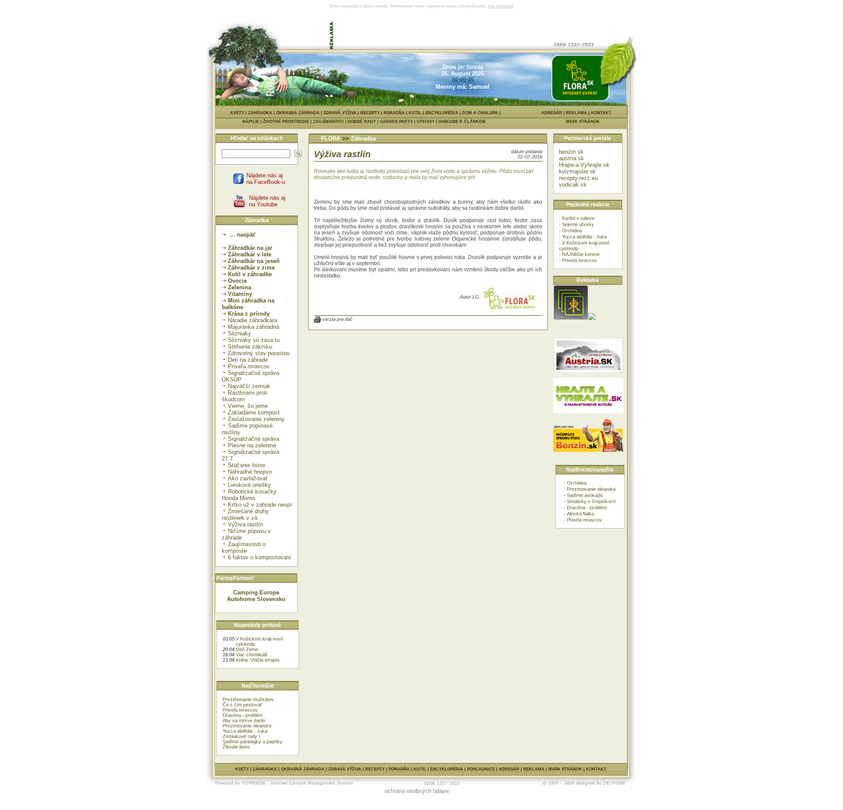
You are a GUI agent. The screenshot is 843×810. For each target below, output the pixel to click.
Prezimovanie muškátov (248, 699)
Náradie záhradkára (252, 320)
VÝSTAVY (428, 121)
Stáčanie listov (247, 465)
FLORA (330, 138)
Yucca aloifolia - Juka (245, 731)
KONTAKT (601, 113)
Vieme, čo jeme (248, 406)
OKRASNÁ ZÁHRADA (298, 113)
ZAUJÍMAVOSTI (330, 121)
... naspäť (242, 234)
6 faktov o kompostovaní (259, 557)
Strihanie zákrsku (250, 346)
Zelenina (239, 287)
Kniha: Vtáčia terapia (257, 659)
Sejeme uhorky (578, 224)
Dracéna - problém (243, 715)
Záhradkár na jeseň (254, 261)
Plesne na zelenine (252, 445)
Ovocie (237, 280)
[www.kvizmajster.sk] (570, 318)
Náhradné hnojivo (250, 471)
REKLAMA (576, 113)
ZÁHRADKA (260, 113)
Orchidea (572, 230)
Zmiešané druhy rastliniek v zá (245, 514)
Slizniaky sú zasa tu (254, 340)
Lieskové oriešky (249, 485)
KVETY (237, 113)
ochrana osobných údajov (417, 791)
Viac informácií (500, 6)
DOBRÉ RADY (364, 121)
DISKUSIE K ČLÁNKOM (462, 121)
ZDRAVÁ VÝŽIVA (340, 113)
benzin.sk (571, 151)
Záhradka (363, 138)
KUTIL (415, 113)
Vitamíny (240, 294)
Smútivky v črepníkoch (591, 501)
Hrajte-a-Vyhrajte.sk (584, 165)
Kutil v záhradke (250, 274)
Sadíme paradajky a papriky (252, 741)
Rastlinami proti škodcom (244, 396)
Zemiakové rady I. (242, 736)
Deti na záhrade (248, 359)
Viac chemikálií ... (254, 654)
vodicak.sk (573, 184)
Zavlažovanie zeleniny (256, 419)
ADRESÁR (551, 113)
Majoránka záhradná (253, 327)
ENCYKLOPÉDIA (441, 113)
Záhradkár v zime (251, 267)
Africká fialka (580, 513)
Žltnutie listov (236, 746)
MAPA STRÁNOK (583, 121)
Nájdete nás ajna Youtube (267, 201)
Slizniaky (239, 333)
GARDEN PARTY (398, 121)
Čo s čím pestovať (242, 704)
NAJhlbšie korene (581, 254)
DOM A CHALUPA (480, 113)
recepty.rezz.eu (578, 178)
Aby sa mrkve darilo (244, 720)
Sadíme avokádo (585, 495)
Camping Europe (256, 592)
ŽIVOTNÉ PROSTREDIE (288, 121)
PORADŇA (394, 113)
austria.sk (571, 158)
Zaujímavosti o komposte (244, 547)
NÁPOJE (252, 121)
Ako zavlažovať (248, 478)
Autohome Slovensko (256, 599)
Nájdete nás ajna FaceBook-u (265, 178)
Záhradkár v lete (249, 254)
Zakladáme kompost (254, 412)
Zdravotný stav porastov (259, 353)
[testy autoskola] (591, 318)
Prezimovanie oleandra (247, 725)
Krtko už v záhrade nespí (260, 504)
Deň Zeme (247, 649)
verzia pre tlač (337, 319)
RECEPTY (370, 113)
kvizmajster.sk (577, 171)
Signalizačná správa (253, 439)
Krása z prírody (249, 313)
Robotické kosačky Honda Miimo (249, 494)
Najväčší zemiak (249, 386)
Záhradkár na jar (250, 248)
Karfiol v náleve (578, 218)
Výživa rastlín (245, 524)
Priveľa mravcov (249, 366)
